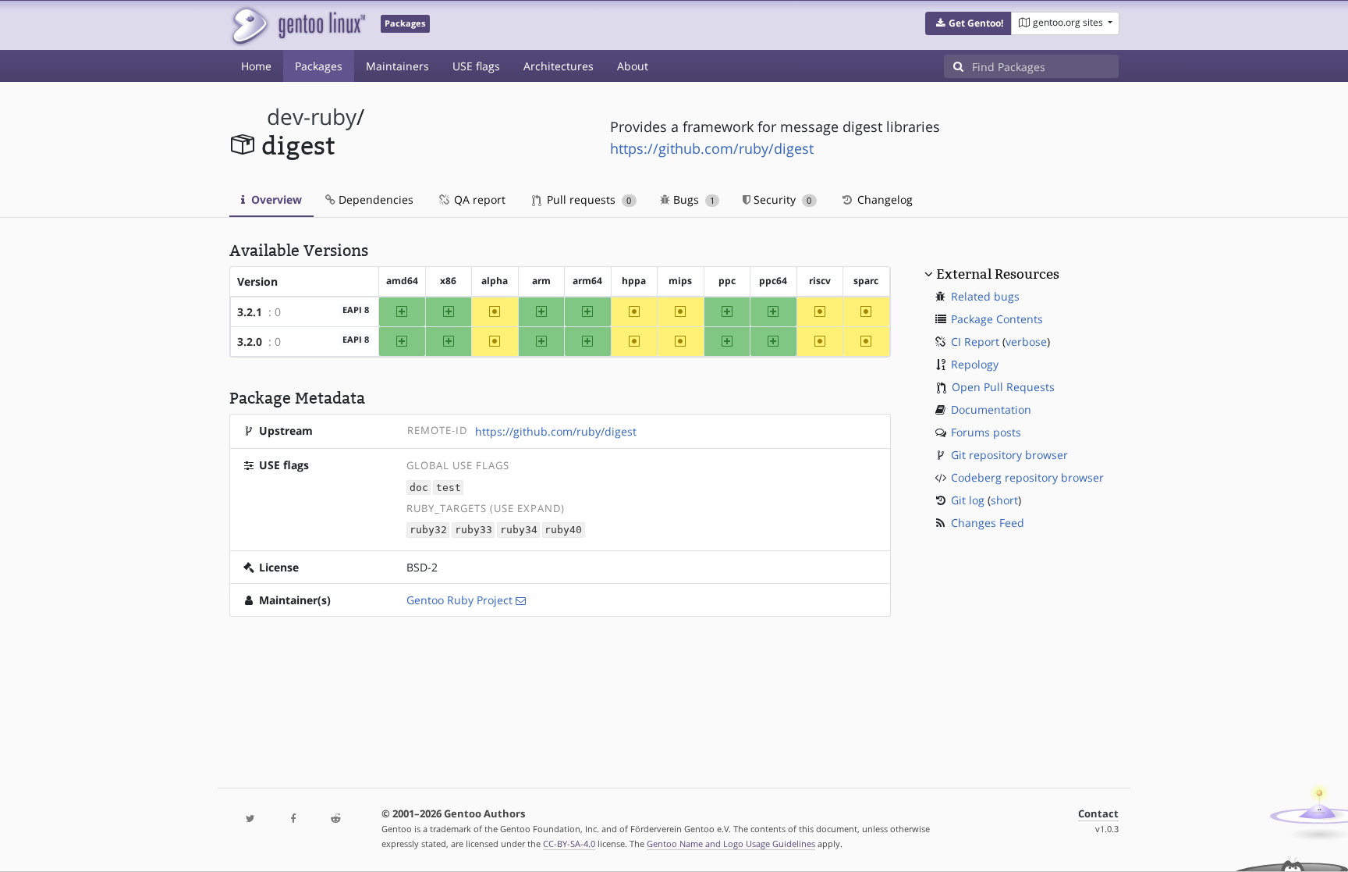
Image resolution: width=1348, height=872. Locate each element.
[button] (968, 23)
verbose (1026, 341)
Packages (318, 66)
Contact (1098, 813)
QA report (478, 199)
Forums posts (986, 432)
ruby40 (563, 530)
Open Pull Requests (1003, 386)
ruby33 (473, 530)
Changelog (883, 199)
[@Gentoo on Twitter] (250, 819)
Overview (275, 199)
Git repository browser (1009, 454)
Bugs (692, 199)
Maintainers (397, 66)
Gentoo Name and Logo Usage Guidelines (731, 843)
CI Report (975, 341)
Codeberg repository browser (1027, 477)
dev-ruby (312, 116)
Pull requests (587, 199)
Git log (967, 500)
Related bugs (985, 296)
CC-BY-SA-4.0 (569, 843)
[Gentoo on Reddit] (335, 819)
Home (256, 66)
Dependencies (374, 199)
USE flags (476, 66)
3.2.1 (249, 311)
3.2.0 (249, 341)
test (448, 487)
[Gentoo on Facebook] (292, 819)
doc (419, 487)
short (1004, 500)
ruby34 (518, 530)
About (632, 66)
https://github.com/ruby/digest (712, 148)
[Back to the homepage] (298, 25)
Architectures (558, 66)
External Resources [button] (997, 274)
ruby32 (428, 530)
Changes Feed (987, 522)
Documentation (991, 409)
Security (780, 199)
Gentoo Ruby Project (459, 600)
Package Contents (997, 318)
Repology (975, 364)
